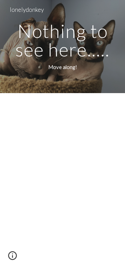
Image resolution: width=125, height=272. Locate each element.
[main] (62, 46)
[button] (12, 258)
